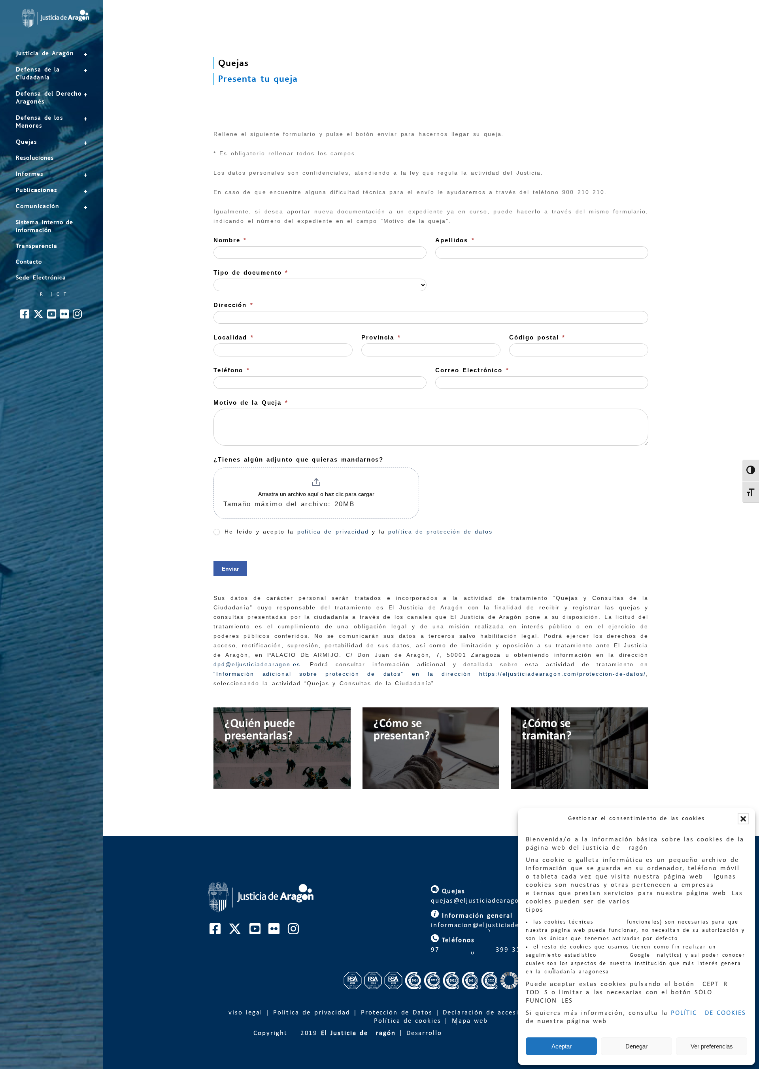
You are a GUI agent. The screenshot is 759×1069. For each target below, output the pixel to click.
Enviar (230, 569)
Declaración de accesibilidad (492, 1012)
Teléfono (231, 370)
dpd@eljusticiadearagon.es (256, 664)
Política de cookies (407, 1021)
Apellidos (455, 240)
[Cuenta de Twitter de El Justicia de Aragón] (38, 316)
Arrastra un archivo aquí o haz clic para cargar (316, 494)
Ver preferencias (712, 1046)
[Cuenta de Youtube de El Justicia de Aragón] (52, 316)
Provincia (381, 337)
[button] (743, 819)
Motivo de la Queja (250, 402)
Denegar (636, 1046)
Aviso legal (243, 1012)
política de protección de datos (440, 531)
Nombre (230, 240)
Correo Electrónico (472, 370)
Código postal (537, 337)
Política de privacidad (311, 1012)
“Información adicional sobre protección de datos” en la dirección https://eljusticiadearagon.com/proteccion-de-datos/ (429, 674)
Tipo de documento (250, 272)
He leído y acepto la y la (357, 531)
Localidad (233, 337)
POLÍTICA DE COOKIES (708, 1013)
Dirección (233, 305)
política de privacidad (333, 531)
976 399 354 (476, 949)
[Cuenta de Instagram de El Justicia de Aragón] (78, 316)
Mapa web (470, 1021)
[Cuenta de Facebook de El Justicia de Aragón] (25, 316)
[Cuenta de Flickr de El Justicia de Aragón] (65, 316)
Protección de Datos (396, 1012)
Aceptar (561, 1046)
